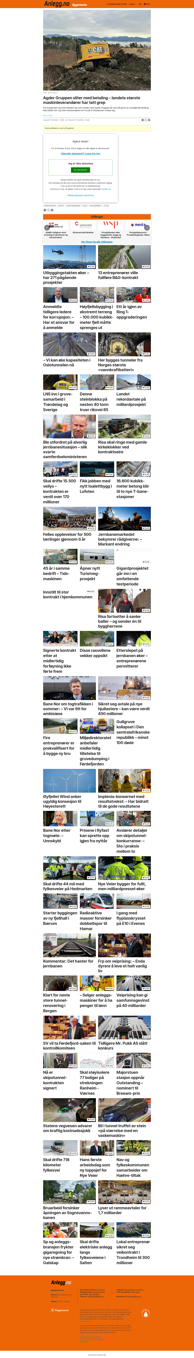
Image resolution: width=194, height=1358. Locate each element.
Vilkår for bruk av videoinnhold (90, 1337)
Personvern (84, 1341)
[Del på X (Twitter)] (145, 120)
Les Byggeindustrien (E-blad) (116, 4)
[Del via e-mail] (149, 120)
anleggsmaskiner (73, 206)
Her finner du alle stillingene (97, 241)
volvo (85, 206)
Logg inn (132, 4)
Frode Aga (101, 1290)
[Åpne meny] (147, 4)
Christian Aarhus (99, 1292)
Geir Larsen (136, 1292)
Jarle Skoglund (94, 1294)
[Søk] (140, 4)
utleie (106, 206)
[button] (47, 227)
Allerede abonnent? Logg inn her (80, 153)
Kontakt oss (106, 189)
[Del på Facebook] (142, 120)
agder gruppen (50, 206)
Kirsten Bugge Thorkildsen (134, 1290)
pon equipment (95, 206)
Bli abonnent (80, 170)
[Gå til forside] (57, 4)
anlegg (61, 206)
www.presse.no (85, 1321)
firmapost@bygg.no (134, 1296)
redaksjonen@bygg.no (95, 1296)
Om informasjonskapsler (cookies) (92, 1339)
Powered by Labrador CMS (97, 1355)
